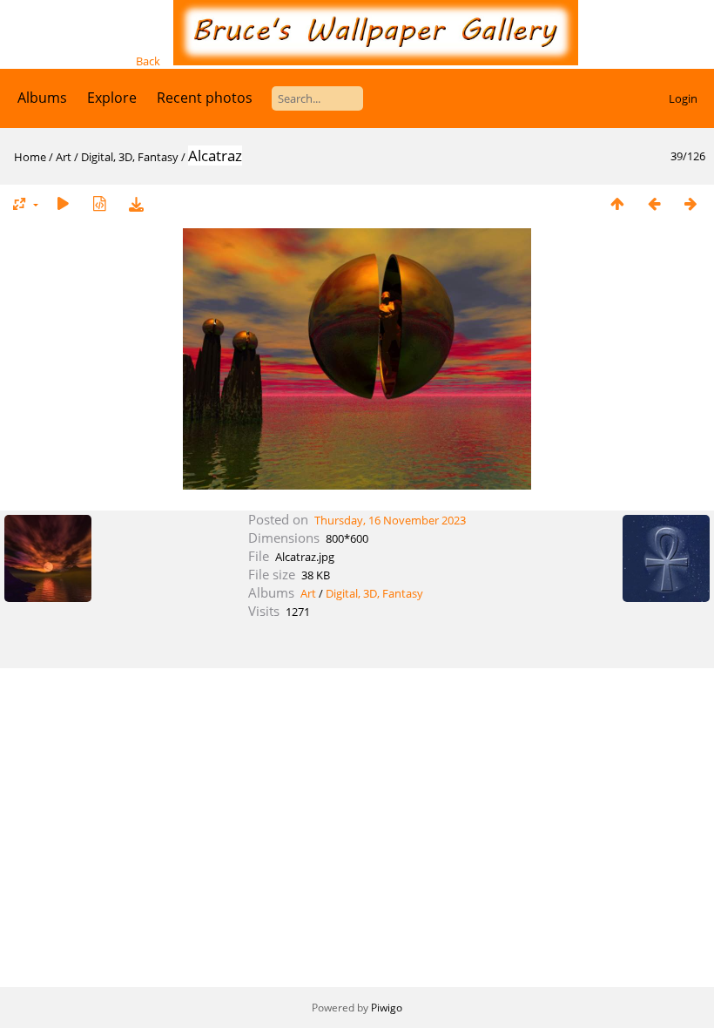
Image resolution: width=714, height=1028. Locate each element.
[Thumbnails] (617, 203)
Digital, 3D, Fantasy (129, 157)
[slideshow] (62, 203)
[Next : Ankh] (690, 203)
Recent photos (205, 97)
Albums (42, 97)
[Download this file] (136, 203)
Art (63, 157)
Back (148, 61)
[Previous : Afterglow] (654, 203)
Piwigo (386, 1007)
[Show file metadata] (99, 203)
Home (30, 157)
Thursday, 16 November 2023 (390, 520)
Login (683, 98)
